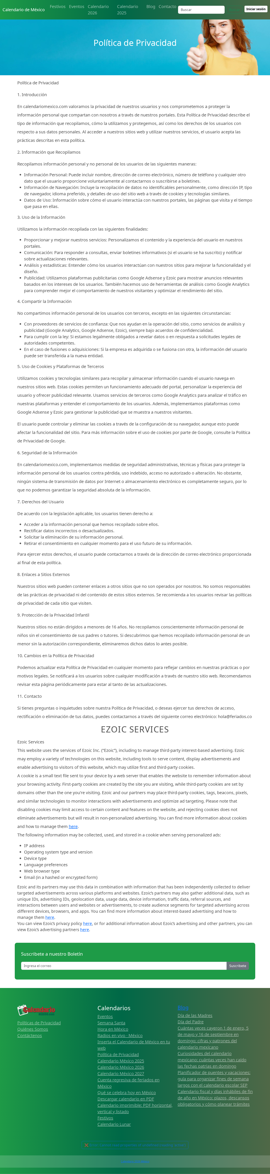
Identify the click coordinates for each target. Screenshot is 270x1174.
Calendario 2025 (127, 10)
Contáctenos (29, 1035)
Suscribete (237, 965)
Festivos (58, 6)
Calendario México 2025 (120, 1061)
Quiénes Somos (32, 1029)
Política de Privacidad (118, 1054)
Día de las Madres (195, 1015)
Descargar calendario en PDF (125, 1099)
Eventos (76, 6)
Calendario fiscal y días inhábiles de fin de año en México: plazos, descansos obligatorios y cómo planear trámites (215, 1098)
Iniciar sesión (256, 9)
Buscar (234, 9)
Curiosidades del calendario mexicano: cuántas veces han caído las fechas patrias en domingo (212, 1060)
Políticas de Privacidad (39, 1023)
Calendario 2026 (98, 10)
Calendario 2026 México (135, 1161)
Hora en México (112, 1029)
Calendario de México (24, 9)
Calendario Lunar (114, 1124)
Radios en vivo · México (120, 1035)
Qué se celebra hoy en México (126, 1092)
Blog (150, 6)
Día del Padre (191, 1022)
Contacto (167, 6)
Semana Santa (111, 1023)
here (73, 826)
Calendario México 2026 (120, 1067)
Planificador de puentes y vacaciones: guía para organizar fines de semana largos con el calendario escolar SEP (214, 1079)
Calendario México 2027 (120, 1073)
